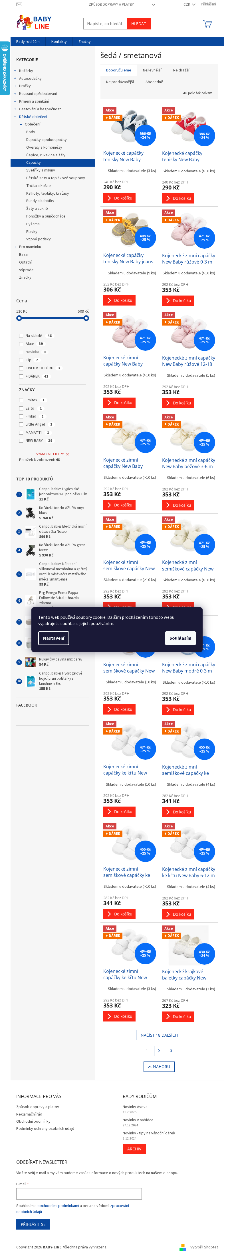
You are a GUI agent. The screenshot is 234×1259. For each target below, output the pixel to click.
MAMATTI (37, 433)
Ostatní (25, 262)
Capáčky (33, 162)
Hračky (25, 86)
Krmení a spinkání (34, 101)
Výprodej (27, 270)
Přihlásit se (33, 1224)
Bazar (24, 255)
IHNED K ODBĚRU (43, 368)
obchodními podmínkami (58, 1206)
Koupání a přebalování (38, 94)
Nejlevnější (152, 70)
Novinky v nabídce (138, 1120)
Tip (32, 360)
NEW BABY (39, 441)
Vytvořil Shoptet (204, 1247)
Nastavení (53, 638)
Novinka (36, 352)
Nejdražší (181, 70)
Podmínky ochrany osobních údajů (45, 1129)
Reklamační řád (29, 1114)
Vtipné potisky (38, 239)
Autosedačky (30, 78)
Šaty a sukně (37, 209)
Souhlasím (180, 638)
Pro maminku (30, 247)
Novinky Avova (135, 1107)
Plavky (31, 232)
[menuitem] (28, 41)
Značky (25, 277)
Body (30, 132)
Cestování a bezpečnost (40, 109)
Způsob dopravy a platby (111, 4)
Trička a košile (38, 186)
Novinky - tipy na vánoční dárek (149, 1133)
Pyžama (33, 224)
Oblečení (32, 124)
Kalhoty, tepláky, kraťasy (47, 193)
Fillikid (35, 416)
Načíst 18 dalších (159, 1035)
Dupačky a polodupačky (46, 140)
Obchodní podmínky (33, 1121)
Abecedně (154, 82)
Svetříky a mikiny (40, 170)
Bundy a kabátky (40, 201)
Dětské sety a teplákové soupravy (55, 178)
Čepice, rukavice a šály (45, 155)
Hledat (138, 23)
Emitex (35, 400)
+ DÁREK (37, 376)
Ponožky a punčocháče (46, 216)
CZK (187, 4)
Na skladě (39, 336)
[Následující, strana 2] (159, 1051)
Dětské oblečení (33, 117)
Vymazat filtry (50, 454)
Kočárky (26, 71)
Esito (34, 408)
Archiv (134, 1149)
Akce (34, 344)
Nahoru (161, 1066)
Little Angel (39, 424)
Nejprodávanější (120, 82)
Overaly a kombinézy (44, 147)
